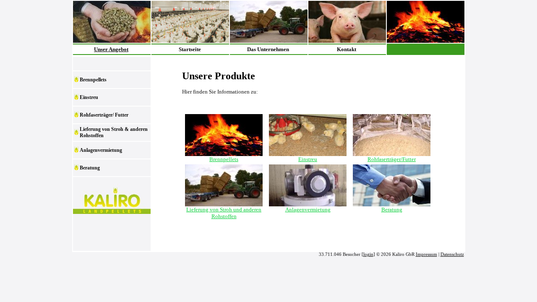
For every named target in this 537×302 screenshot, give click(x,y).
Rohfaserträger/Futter (392, 159)
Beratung (90, 168)
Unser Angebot (111, 49)
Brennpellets (93, 80)
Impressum (426, 254)
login (368, 254)
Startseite (190, 49)
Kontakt (346, 49)
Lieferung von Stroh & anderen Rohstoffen (114, 132)
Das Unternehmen (268, 49)
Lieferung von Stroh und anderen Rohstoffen (223, 212)
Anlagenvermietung (101, 150)
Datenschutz (452, 254)
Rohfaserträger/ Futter (104, 115)
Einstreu (89, 97)
